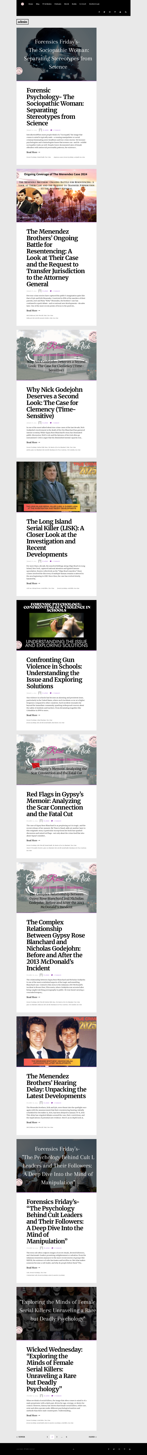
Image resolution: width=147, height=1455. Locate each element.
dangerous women (58, 157)
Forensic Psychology (31, 157)
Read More (31, 152)
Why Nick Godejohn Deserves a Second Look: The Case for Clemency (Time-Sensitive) (55, 403)
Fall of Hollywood (30, 315)
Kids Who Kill (39, 315)
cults (36, 1275)
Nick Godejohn (71, 450)
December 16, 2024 (32, 975)
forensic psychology (69, 157)
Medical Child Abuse (42, 447)
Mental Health (40, 157)
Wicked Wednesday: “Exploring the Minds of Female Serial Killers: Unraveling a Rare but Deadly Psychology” (55, 1369)
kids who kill (35, 318)
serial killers (64, 1423)
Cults (27, 1272)
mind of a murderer (53, 1275)
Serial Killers (44, 588)
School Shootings (41, 720)
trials (51, 318)
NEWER (21, 1437)
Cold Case (29, 588)
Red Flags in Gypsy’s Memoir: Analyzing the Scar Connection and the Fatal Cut (55, 804)
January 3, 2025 (31, 693)
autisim (28, 450)
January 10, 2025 (31, 130)
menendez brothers (44, 318)
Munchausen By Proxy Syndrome (57, 450)
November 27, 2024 (32, 1396)
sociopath (76, 157)
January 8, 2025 (31, 291)
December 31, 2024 (32, 821)
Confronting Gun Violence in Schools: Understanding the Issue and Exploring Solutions (54, 673)
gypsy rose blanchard (36, 450)
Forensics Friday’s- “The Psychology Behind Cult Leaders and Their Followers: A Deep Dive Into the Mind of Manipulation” (55, 1221)
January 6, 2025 (31, 561)
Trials (45, 315)
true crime (82, 157)
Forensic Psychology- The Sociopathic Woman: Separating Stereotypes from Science (55, 107)
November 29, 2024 (32, 1248)
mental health (47, 722)
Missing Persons (36, 588)
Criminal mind (30, 1275)
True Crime (48, 157)
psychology (62, 1275)
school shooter (54, 722)
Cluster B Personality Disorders (34, 848)
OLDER (92, 1437)
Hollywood (29, 318)
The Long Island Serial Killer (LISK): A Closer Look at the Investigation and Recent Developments (55, 538)
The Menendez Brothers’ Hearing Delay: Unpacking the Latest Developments (57, 1086)
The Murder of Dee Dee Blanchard (57, 447)
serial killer (70, 588)
